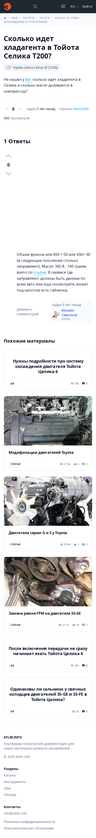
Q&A (14, 17)
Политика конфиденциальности (29, 821)
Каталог (10, 775)
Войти (87, 6)
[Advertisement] (48, 198)
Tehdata (10, 795)
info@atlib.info (15, 813)
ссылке (40, 272)
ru (73, 6)
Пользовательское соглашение (29, 828)
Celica (45, 17)
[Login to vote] (7, 109)
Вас (28, 79)
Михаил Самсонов (69, 314)
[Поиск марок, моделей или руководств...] (35, 6)
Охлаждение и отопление (25, 21)
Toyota (29, 17)
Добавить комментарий (28, 311)
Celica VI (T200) (67, 17)
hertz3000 (81, 109)
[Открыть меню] (63, 6)
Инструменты (15, 782)
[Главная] (7, 6)
